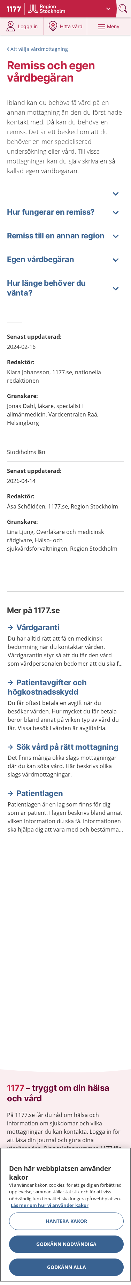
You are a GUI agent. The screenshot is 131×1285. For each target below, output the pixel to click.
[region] (65, 1215)
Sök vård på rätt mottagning (67, 746)
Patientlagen (39, 793)
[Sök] (124, 8)
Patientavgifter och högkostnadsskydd (47, 687)
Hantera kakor (66, 1221)
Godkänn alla (66, 1267)
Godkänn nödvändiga (66, 1244)
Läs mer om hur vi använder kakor (49, 1205)
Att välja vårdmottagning (39, 49)
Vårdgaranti (38, 627)
